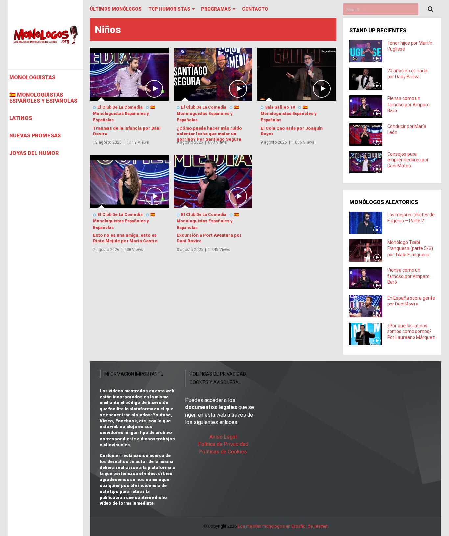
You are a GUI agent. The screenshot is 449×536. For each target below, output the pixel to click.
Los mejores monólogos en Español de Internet (283, 526)
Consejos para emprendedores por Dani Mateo (408, 159)
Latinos (20, 118)
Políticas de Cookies (223, 452)
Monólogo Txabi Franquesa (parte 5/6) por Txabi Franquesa (410, 248)
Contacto (255, 9)
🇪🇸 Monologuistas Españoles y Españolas (43, 98)
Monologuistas (32, 78)
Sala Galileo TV (280, 107)
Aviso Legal (223, 437)
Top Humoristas (169, 9)
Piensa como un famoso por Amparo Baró (408, 104)
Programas (216, 9)
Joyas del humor (34, 153)
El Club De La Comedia (120, 107)
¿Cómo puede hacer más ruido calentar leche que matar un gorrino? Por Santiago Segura (209, 134)
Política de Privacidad (223, 444)
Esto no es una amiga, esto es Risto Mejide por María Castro (125, 238)
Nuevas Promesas (35, 136)
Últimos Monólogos (116, 9)
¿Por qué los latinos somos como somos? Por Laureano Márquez (411, 331)
